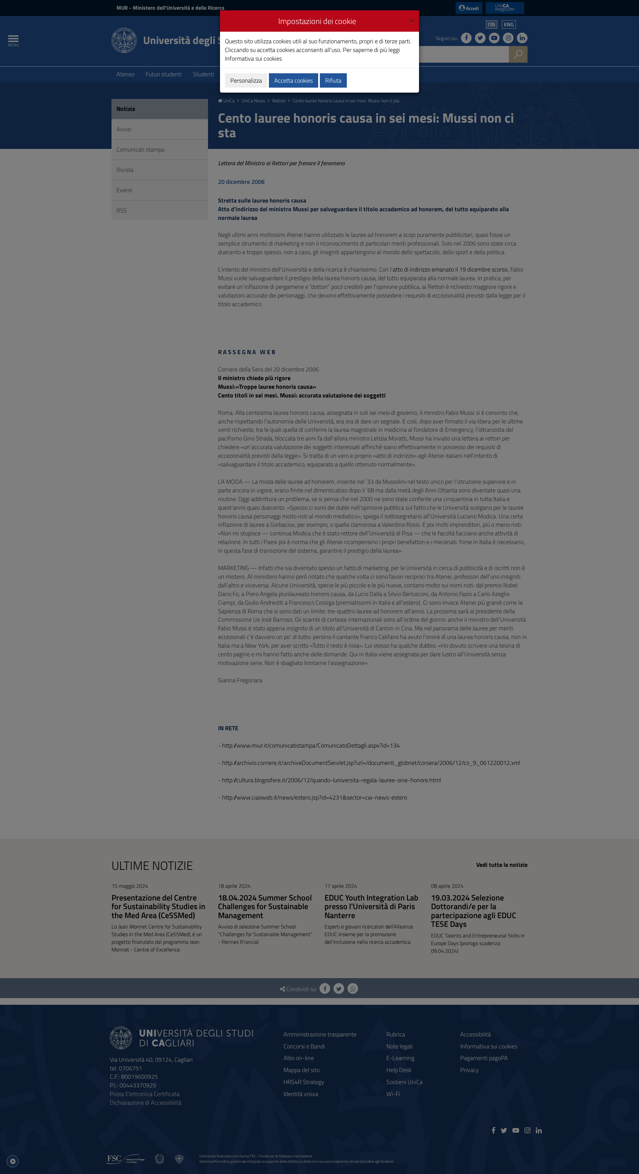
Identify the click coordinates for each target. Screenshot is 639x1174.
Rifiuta (333, 80)
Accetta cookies (293, 80)
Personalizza (246, 80)
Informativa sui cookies (253, 58)
